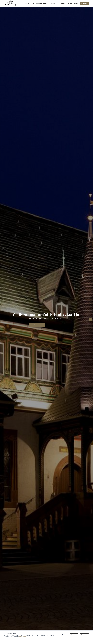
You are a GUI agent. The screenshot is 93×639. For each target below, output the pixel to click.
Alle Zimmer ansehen (55, 324)
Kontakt (76, 3)
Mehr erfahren (22, 636)
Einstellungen (65, 634)
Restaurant (39, 3)
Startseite (26, 3)
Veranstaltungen (61, 3)
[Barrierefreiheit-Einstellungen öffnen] (90, 319)
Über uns (52, 3)
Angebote (69, 3)
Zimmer (32, 3)
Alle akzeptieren (84, 634)
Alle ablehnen (74, 634)
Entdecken (46, 3)
